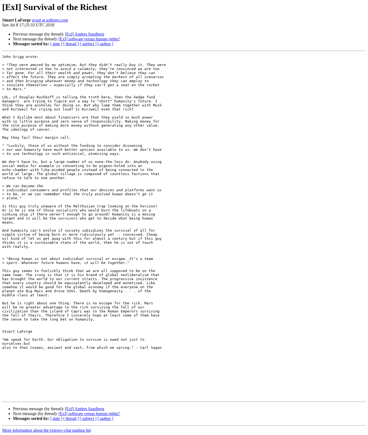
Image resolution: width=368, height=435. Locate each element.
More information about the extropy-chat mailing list (46, 430)
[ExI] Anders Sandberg (84, 34)
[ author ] (105, 43)
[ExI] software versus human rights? (89, 39)
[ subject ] (88, 43)
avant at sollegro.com (50, 20)
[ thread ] (71, 43)
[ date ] (56, 43)
